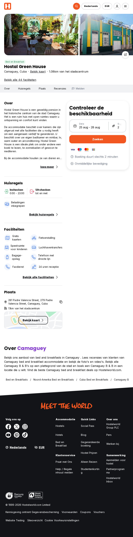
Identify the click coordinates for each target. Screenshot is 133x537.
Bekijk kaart (38, 71)
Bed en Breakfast (15, 61)
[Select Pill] (76, 6)
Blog (83, 434)
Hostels (60, 425)
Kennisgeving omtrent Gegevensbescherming (32, 512)
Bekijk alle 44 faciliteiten (20, 80)
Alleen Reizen (89, 461)
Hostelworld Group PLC (113, 426)
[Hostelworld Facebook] (8, 426)
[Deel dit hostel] (125, 54)
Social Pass (87, 425)
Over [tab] (7, 88)
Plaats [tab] (42, 88)
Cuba (23, 71)
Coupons (85, 512)
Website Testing (15, 520)
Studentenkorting (90, 471)
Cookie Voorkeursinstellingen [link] (62, 520)
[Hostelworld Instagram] (25, 426)
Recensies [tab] (60, 88)
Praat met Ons (64, 461)
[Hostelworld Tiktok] (25, 435)
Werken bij (112, 443)
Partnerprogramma (115, 471)
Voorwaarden (69, 512)
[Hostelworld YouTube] (8, 435)
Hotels (59, 434)
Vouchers (99, 512)
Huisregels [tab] (24, 88)
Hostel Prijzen (89, 452)
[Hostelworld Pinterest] (16, 435)
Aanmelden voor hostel (116, 462)
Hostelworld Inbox (113, 480)
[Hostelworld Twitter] (16, 426)
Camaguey (11, 71)
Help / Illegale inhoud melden (64, 471)
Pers (109, 434)
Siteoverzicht (35, 520)
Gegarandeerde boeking (90, 444)
